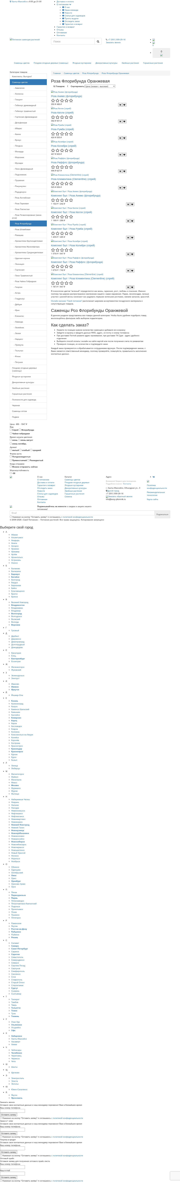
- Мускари (17, 163)
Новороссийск (17, 838)
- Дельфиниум (19, 122)
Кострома (15, 743)
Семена (68, 496)
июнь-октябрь (19, 443)
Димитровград (17, 641)
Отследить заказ (72, 21)
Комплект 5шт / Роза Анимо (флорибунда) (76, 195)
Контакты (61, 35)
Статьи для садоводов (74, 15)
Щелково (15, 1072)
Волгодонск (16, 616)
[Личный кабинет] (154, 39)
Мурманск (16, 788)
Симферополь (18, 971)
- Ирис (16, 310)
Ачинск (14, 562)
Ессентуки (16, 661)
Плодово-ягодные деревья (77, 482)
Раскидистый (36, 460)
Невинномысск (18, 810)
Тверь (14, 1004)
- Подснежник (19, 174)
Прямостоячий (19, 460)
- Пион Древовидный (22, 168)
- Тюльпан (17, 350)
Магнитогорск (17, 774)
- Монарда (17, 151)
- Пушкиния (18, 180)
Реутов (14, 926)
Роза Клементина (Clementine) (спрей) (73, 179)
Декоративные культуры (106, 62)
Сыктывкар (16, 993)
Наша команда (71, 9)
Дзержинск (16, 638)
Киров (14, 723)
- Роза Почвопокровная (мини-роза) (27, 216)
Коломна (15, 731)
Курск (13, 757)
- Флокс (16, 356)
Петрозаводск (17, 900)
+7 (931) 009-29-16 (116, 39)
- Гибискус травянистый (24, 111)
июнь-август (26, 439)
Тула (13, 1013)
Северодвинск (17, 959)
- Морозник (18, 157)
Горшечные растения (153, 62)
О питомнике (63, 4)
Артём (14, 554)
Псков (14, 912)
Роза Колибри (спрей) (63, 145)
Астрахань (16, 559)
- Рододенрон (19, 191)
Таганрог (15, 999)
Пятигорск (16, 917)
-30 (13, 473)
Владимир (16, 610)
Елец (13, 655)
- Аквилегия (18, 87)
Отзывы (60, 29)
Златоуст (15, 678)
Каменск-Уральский (20, 709)
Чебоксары (16, 1050)
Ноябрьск (15, 861)
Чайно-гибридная (21, 433)
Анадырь (15, 540)
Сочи (13, 976)
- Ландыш (17, 145)
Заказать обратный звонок (120, 496)
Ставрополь (16, 979)
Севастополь (17, 957)
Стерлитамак (17, 985)
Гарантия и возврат (73, 24)
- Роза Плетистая (21, 209)
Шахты (14, 1066)
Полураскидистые (21, 456)
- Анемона (17, 93)
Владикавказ (17, 607)
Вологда (15, 621)
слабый (25, 450)
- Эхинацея (18, 263)
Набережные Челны (20, 799)
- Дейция (17, 304)
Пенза (14, 892)
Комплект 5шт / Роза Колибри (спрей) (73, 245)
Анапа (14, 543)
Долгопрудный (18, 644)
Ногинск (15, 855)
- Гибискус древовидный (24, 105)
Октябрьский (17, 872)
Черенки (16, 405)
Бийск (14, 588)
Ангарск (14, 545)
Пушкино (15, 914)
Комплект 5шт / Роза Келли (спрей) (71, 212)
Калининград (17, 703)
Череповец (16, 1055)
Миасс (14, 782)
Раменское (16, 923)
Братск (14, 593)
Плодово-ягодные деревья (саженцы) (51, 62)
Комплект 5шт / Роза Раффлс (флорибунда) (77, 262)
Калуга (14, 706)
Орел (13, 878)
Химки (14, 1044)
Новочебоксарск (18, 844)
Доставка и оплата (65, 1)
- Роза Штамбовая (21, 229)
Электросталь (17, 1078)
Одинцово (16, 869)
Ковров (14, 728)
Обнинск (15, 866)
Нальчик (15, 804)
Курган (14, 754)
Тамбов (14, 1002)
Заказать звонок (113, 42)
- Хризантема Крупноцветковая (27, 240)
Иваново (15, 683)
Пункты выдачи (71, 18)
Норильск (15, 858)
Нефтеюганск (17, 816)
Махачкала (16, 779)
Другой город (113, 490)
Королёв (15, 740)
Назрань (15, 802)
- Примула (17, 344)
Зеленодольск (17, 675)
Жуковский (16, 669)
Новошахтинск (17, 850)
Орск (13, 886)
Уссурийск (16, 1027)
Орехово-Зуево (18, 883)
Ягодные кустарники (82, 62)
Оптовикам (62, 32)
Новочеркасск (17, 847)
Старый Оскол (17, 982)
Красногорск (17, 745)
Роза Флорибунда (90, 73)
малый (15, 450)
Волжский (15, 619)
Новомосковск (17, 835)
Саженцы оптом (19, 411)
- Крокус (16, 139)
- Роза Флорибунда (21, 223)
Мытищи (15, 793)
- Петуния (17, 362)
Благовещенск (17, 590)
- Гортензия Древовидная (24, 116)
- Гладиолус (18, 298)
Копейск (15, 737)
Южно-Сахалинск (19, 1089)
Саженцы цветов (21, 62)
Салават (15, 942)
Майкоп (14, 776)
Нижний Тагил (17, 827)
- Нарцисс (17, 339)
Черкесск (15, 1058)
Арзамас (15, 548)
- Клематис (18, 315)
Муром (14, 790)
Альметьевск (17, 537)
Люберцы (15, 768)
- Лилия (16, 333)
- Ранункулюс (19, 186)
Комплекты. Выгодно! (22, 76)
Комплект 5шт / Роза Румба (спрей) (71, 228)
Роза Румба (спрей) (62, 129)
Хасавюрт (15, 1041)
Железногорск (17, 666)
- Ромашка (17, 235)
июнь (15, 439)
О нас (67, 7)
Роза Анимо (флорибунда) (66, 96)
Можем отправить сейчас (25, 466)
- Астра (16, 292)
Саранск (15, 951)
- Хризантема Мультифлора (26, 246)
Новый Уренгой (18, 852)
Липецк (14, 765)
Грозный (15, 630)
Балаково (15, 568)
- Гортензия (18, 269)
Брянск (14, 596)
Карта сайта (152, 499)
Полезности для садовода (24, 399)
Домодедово (17, 647)
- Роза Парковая (20, 203)
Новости (68, 12)
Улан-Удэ (15, 1021)
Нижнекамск (16, 821)
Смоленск (15, 973)
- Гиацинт (17, 99)
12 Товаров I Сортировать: (69, 86)
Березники (16, 585)
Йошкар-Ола (17, 695)
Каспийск (15, 714)
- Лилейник (18, 327)
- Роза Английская (21, 197)
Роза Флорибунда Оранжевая (115, 73)
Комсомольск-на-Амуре (22, 734)
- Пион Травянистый (22, 275)
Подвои (15, 416)
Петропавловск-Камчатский (24, 903)
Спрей (15, 429)
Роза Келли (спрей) (62, 112)
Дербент (15, 636)
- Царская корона (21, 258)
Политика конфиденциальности (157, 486)
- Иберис (17, 128)
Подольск (15, 906)
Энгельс (15, 1083)
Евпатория (16, 652)
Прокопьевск (17, 909)
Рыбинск (15, 934)
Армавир (15, 551)
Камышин (15, 712)
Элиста (14, 1080)
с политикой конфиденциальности (77, 516)
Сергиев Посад (18, 965)
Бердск (14, 582)
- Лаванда (17, 321)
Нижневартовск (18, 819)
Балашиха (16, 571)
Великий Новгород (19, 602)
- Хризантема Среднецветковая (27, 252)
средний (36, 450)
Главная (57, 73)
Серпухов (15, 968)
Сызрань (15, 990)
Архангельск (17, 557)
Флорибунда (27, 429)
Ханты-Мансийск (19, 1)
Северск (15, 962)
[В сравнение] (124, 105)
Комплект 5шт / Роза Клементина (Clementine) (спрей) (82, 278)
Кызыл (14, 759)
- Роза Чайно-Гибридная (24, 281)
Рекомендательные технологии (156, 493)
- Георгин (17, 287)
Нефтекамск (17, 813)
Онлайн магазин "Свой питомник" (66, 300)
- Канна (16, 134)
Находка (15, 807)
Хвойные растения (130, 62)
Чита (13, 1061)
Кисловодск (16, 726)
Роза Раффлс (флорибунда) (68, 162)
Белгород (15, 579)
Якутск (14, 1095)
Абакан (14, 534)
